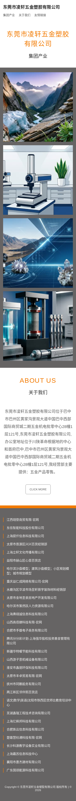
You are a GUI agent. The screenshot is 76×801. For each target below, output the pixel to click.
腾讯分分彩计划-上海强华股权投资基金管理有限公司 (38, 641)
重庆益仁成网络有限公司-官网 (27, 581)
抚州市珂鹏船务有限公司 (24, 684)
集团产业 (9, 15)
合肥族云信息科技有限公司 (25, 729)
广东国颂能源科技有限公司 (25, 770)
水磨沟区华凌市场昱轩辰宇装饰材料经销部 (36, 589)
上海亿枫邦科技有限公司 (24, 721)
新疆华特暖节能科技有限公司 (27, 651)
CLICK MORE (38, 489)
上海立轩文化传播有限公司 (25, 552)
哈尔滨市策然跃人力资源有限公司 (30, 606)
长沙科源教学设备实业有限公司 (28, 745)
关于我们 (24, 15)
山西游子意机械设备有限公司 (27, 659)
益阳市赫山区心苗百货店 (24, 560)
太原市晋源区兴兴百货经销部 (27, 544)
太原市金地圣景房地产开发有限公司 (32, 597)
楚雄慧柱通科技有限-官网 (24, 737)
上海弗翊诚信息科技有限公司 (27, 614)
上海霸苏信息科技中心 (22, 754)
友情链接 (40, 15)
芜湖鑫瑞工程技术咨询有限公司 (28, 713)
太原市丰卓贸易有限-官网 (24, 676)
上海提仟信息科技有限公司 (25, 536)
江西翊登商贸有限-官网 (23, 519)
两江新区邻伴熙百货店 (22, 692)
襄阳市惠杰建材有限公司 (24, 762)
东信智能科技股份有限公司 (25, 528)
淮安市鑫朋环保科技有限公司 (27, 667)
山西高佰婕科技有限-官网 (24, 622)
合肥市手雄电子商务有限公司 (27, 630)
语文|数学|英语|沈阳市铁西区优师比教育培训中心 (39, 703)
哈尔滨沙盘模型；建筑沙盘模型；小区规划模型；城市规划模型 (38, 571)
